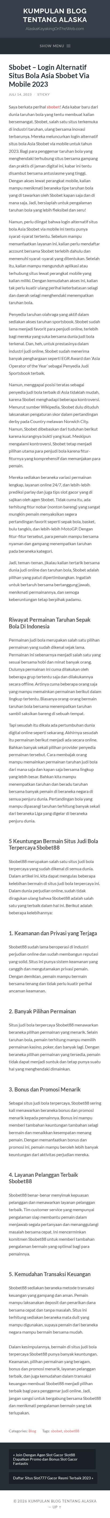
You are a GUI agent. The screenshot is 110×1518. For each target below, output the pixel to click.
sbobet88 (71, 1431)
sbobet (56, 1431)
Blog (32, 1431)
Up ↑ (57, 1507)
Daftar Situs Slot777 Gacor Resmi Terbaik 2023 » (53, 1478)
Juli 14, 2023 (20, 94)
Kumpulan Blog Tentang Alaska (55, 15)
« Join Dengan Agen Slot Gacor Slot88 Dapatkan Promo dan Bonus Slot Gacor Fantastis (45, 1459)
